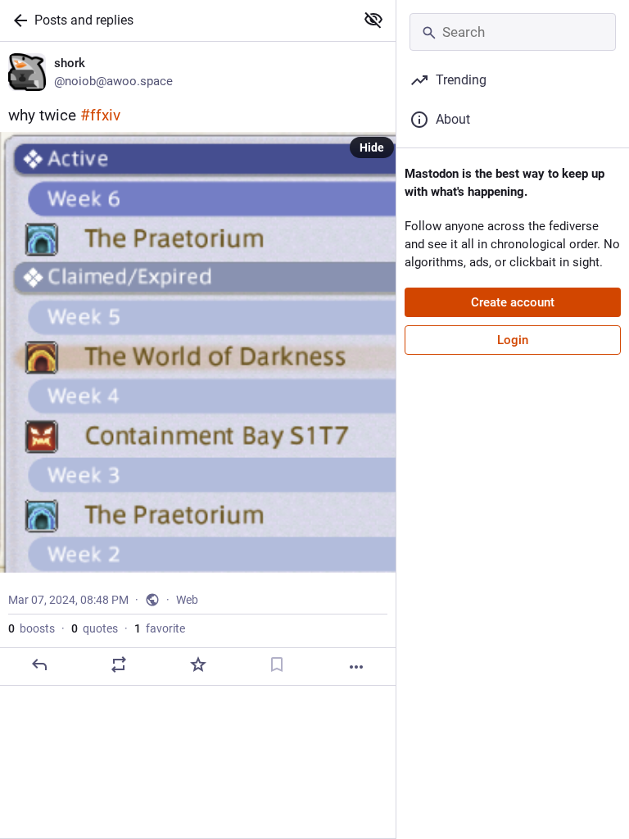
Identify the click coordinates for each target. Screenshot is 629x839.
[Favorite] (198, 664)
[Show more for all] (373, 19)
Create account (512, 302)
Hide (372, 147)
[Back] (17, 20)
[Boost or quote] (119, 664)
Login (512, 340)
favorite (159, 628)
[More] (356, 667)
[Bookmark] (277, 664)
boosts (31, 628)
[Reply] (39, 664)
